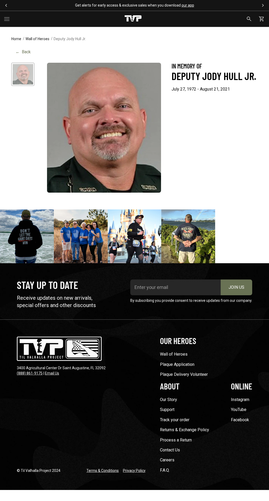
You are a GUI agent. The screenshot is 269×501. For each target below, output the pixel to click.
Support (167, 409)
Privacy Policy (134, 470)
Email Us (52, 373)
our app (188, 5)
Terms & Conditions (102, 470)
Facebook (240, 419)
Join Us (236, 287)
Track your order (174, 419)
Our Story (168, 399)
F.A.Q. (165, 470)
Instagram (240, 399)
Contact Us (170, 449)
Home (16, 39)
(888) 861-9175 (30, 373)
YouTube (238, 409)
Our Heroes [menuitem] (178, 341)
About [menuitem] (169, 386)
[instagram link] (27, 236)
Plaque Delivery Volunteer (184, 374)
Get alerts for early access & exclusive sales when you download (134, 5)
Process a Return (176, 439)
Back (23, 51)
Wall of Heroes (37, 39)
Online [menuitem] (241, 386)
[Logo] (133, 19)
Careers (167, 459)
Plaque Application (177, 364)
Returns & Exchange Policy (184, 429)
